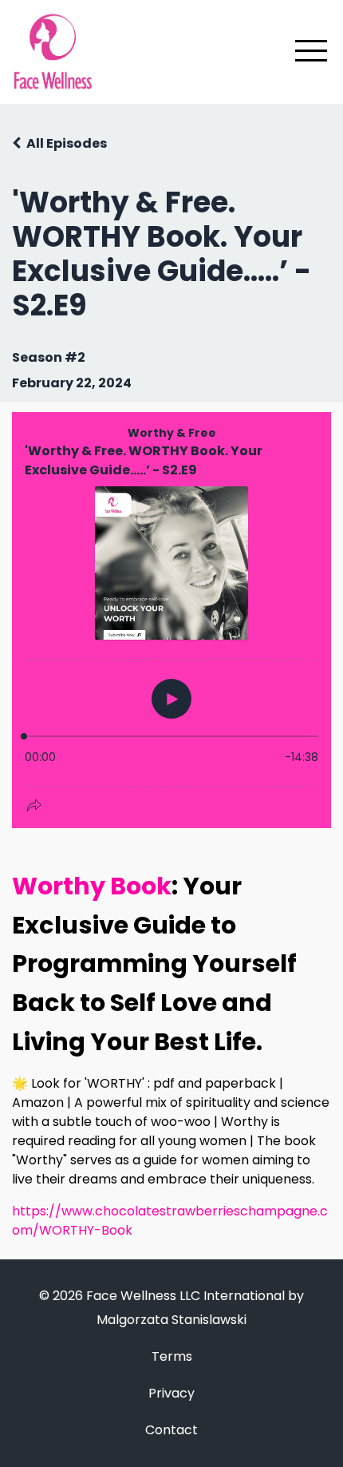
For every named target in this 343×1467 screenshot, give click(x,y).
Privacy (171, 1393)
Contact (171, 1430)
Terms (172, 1356)
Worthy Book (92, 886)
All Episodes (66, 143)
